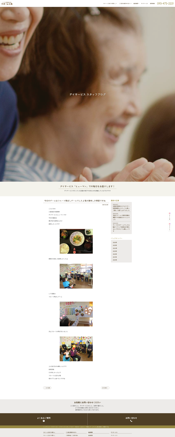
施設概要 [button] (135, 3)
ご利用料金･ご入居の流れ (72, 435)
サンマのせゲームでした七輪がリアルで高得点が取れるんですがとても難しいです (121, 227)
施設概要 (90, 435)
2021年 (115, 257)
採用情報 (152, 3)
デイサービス (144, 3)
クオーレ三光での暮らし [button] (109, 3)
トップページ (46, 427)
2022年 (115, 254)
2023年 (115, 251)
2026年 (115, 242)
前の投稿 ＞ (105, 388)
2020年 (115, 260)
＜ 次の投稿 (47, 388)
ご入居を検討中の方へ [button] (124, 3)
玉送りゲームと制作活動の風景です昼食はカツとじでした (121, 216)
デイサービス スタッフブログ (66, 427)
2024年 (115, 248)
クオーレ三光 (169, 217)
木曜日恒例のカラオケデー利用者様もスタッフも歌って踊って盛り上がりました (121, 207)
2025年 (115, 245)
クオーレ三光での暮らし (49, 435)
